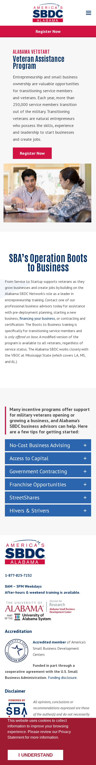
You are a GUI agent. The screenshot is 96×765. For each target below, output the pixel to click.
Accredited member (49, 642)
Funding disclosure (62, 677)
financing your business (37, 318)
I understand (35, 755)
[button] (88, 13)
